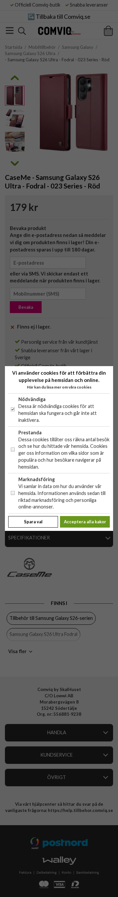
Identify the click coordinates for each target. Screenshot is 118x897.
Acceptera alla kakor (85, 521)
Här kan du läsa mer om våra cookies (59, 387)
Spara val (33, 521)
